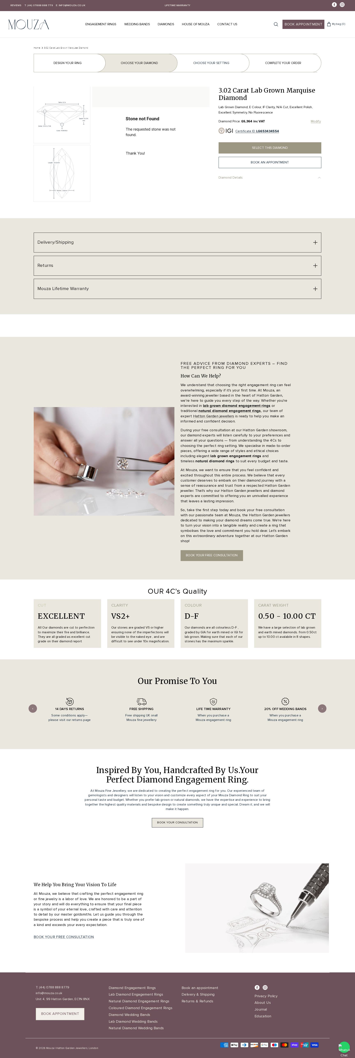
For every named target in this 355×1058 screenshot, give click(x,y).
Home (37, 47)
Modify (316, 121)
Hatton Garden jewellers (213, 416)
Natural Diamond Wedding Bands (136, 1028)
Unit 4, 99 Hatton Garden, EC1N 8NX (63, 999)
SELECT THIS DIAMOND (270, 148)
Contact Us (227, 24)
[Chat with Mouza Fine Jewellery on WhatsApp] (344, 1047)
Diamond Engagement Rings (132, 988)
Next (322, 708)
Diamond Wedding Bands (129, 1014)
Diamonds (166, 24)
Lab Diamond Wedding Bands (133, 1021)
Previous (33, 708)
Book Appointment (303, 24)
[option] (151, 145)
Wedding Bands (137, 24)
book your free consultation (212, 555)
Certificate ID (257, 131)
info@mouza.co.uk (49, 993)
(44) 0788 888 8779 (53, 987)
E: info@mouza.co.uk (70, 5)
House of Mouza (196, 24)
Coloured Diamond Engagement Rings (140, 1008)
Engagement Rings (100, 24)
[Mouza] (28, 24)
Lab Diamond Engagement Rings (136, 994)
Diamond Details (231, 178)
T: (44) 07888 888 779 (38, 5)
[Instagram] (342, 4)
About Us (263, 1002)
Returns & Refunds (197, 1001)
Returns (45, 265)
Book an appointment (200, 988)
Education (263, 1016)
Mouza (50, 1048)
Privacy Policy (266, 996)
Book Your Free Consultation (64, 937)
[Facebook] (334, 4)
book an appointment (270, 162)
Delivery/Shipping (55, 242)
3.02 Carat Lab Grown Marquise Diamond (66, 47)
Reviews (16, 5)
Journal (261, 1009)
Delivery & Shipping (198, 994)
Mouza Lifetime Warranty (63, 288)
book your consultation (177, 822)
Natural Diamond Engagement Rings (139, 1001)
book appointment (60, 1013)
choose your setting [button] (211, 63)
